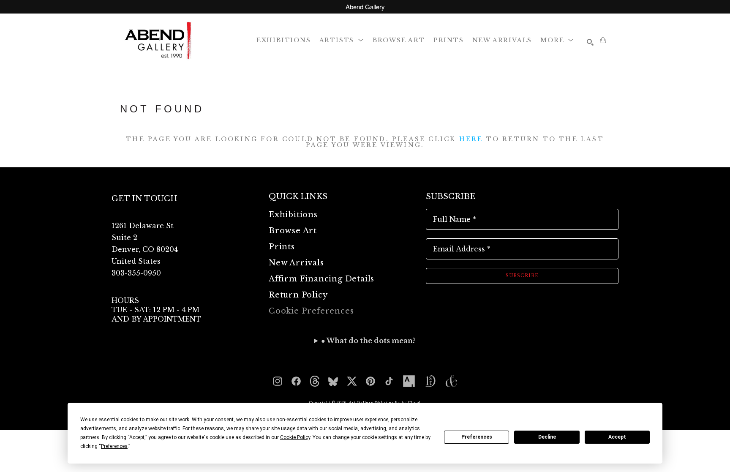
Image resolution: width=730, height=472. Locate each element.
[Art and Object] (451, 381)
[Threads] (314, 381)
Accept (617, 437)
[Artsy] (409, 381)
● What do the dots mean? (368, 340)
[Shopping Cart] (603, 40)
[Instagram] (277, 381)
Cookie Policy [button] (295, 437)
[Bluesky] (333, 381)
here (471, 139)
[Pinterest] (370, 381)
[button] (341, 40)
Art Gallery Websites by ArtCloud (385, 402)
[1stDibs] (430, 381)
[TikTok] (389, 381)
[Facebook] (296, 381)
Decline (547, 437)
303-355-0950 (136, 273)
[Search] (590, 42)
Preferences (476, 437)
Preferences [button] (114, 446)
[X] (351, 381)
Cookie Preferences (311, 311)
